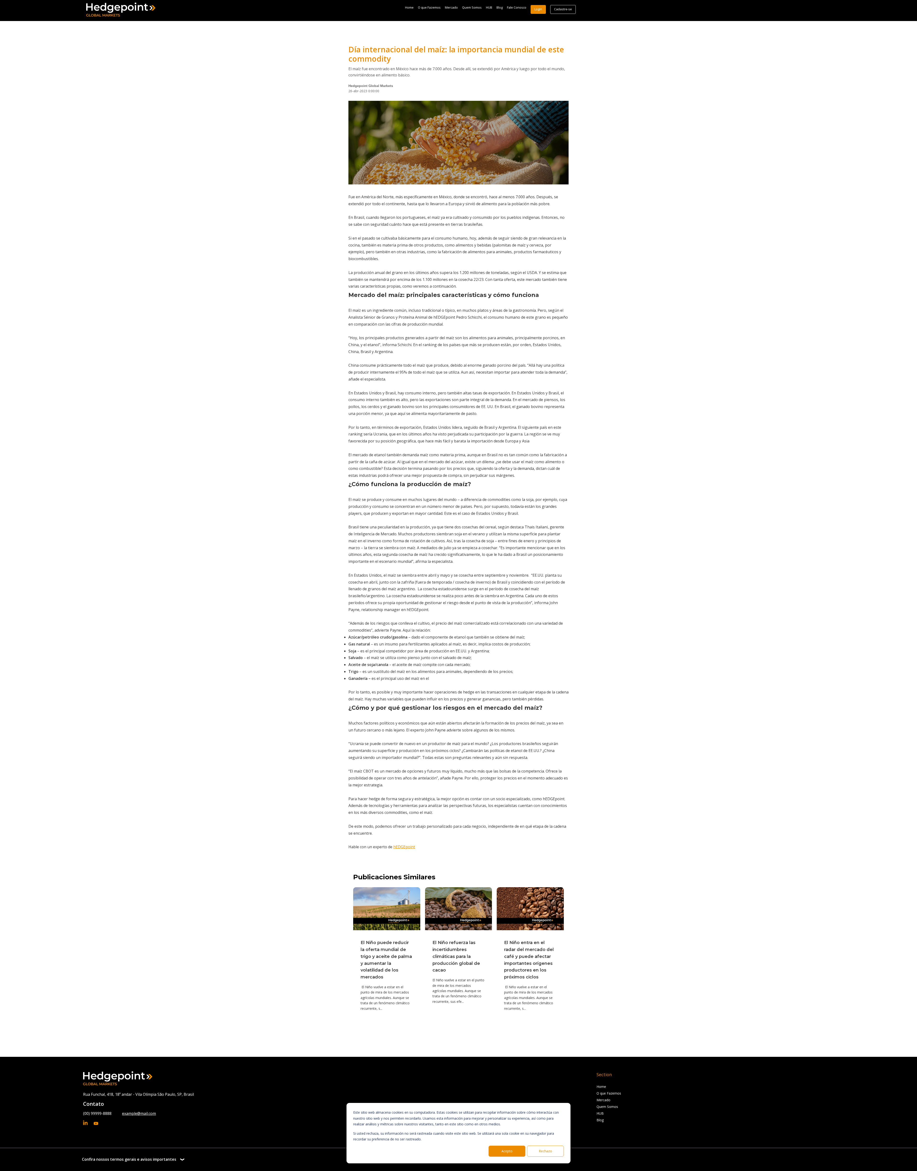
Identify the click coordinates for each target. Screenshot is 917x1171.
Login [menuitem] (538, 9)
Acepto (506, 1151)
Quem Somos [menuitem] (472, 7)
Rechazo (545, 1151)
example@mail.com (139, 1113)
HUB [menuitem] (489, 7)
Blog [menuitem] (499, 7)
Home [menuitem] (409, 7)
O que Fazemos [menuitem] (429, 7)
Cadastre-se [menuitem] (563, 9)
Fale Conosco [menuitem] (516, 7)
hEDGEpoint (404, 846)
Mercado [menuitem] (451, 7)
